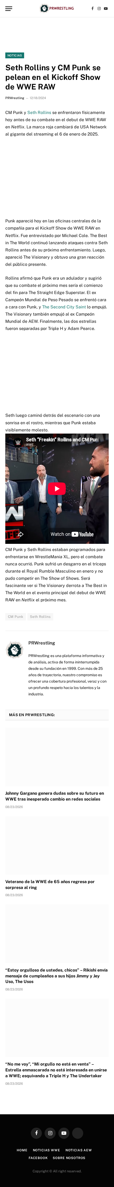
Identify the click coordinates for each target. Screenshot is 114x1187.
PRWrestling (14, 98)
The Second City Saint (64, 306)
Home (22, 1150)
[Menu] (8, 9)
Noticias (14, 55)
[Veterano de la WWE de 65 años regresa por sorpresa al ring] (57, 845)
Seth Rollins (39, 112)
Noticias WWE (46, 1150)
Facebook (38, 1158)
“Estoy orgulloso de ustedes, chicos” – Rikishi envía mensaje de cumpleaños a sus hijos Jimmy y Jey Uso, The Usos (56, 976)
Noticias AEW (78, 1150)
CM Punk (15, 617)
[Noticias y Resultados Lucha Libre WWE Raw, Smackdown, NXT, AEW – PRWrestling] (57, 8)
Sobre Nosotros (69, 1158)
